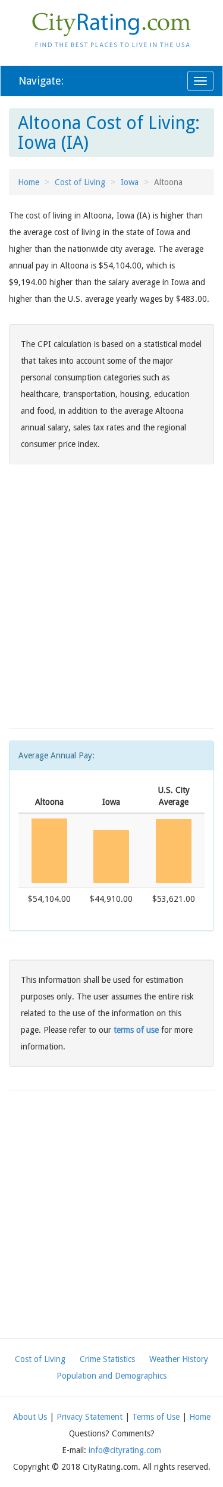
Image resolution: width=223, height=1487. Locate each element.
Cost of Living (80, 182)
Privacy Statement (89, 1417)
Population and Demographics (111, 1375)
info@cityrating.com (125, 1450)
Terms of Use (156, 1417)
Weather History (178, 1359)
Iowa (130, 182)
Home (28, 182)
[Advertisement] (111, 604)
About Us (30, 1417)
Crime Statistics (107, 1359)
